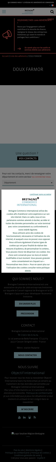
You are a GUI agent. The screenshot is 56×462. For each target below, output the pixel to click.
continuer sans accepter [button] (40, 194)
